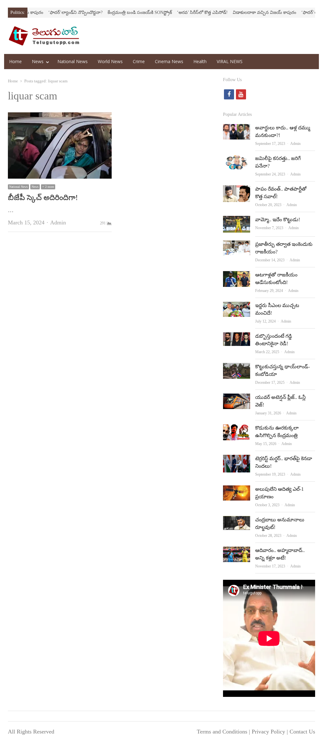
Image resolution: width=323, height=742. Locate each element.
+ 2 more (48, 186)
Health (200, 61)
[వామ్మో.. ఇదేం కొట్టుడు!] (236, 221)
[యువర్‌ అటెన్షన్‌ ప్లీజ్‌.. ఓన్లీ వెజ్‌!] (236, 398)
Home (15, 61)
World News (110, 61)
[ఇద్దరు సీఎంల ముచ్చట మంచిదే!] (236, 307)
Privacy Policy (268, 731)
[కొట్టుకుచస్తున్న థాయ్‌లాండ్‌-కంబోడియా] (236, 368)
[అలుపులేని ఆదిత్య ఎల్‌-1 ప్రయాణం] (236, 490)
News (38, 61)
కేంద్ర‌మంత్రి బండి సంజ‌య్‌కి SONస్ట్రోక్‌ (124, 12)
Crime (139, 61)
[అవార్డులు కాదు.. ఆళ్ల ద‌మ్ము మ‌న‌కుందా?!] (236, 129)
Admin (58, 222)
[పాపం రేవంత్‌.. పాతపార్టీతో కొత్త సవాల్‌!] (236, 190)
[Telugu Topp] (44, 35)
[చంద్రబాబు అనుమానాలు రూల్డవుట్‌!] (236, 521)
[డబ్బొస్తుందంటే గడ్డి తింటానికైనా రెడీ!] (236, 337)
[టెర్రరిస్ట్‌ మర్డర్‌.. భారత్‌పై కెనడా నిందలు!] (236, 460)
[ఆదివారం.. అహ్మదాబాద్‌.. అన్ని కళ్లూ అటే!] (236, 552)
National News (72, 61)
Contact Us (302, 731)
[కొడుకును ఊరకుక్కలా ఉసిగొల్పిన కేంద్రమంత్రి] (236, 429)
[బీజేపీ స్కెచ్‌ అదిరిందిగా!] (60, 117)
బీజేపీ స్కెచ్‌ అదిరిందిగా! (43, 197)
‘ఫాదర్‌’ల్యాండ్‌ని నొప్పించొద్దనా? (60, 12)
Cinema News (169, 61)
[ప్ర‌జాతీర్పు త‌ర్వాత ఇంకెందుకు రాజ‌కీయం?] (236, 245)
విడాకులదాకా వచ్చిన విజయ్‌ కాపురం (249, 12)
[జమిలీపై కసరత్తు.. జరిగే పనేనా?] (236, 160)
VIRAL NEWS (230, 61)
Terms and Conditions (222, 731)
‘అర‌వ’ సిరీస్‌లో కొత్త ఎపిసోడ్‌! (187, 12)
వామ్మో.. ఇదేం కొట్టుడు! (277, 219)
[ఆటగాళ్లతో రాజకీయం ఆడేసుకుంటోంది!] (236, 276)
